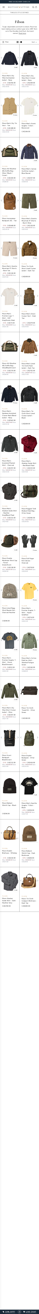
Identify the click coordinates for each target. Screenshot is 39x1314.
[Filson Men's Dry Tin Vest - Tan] (9, 106)
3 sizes (15, 115)
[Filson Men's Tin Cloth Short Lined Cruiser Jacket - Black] (29, 394)
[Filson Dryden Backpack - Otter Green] (29, 738)
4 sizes (35, 258)
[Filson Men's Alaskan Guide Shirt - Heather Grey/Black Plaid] (9, 491)
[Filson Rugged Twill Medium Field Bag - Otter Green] (29, 491)
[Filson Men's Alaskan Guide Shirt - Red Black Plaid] (29, 444)
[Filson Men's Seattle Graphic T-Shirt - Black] (29, 786)
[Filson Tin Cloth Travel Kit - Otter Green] (29, 691)
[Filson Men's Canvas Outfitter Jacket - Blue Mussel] (29, 151)
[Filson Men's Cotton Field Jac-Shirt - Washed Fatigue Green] (29, 641)
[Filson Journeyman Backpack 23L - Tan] (9, 201)
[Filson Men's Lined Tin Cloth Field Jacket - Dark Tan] (29, 346)
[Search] (33, 7)
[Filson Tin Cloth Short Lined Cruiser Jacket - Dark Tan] (29, 249)
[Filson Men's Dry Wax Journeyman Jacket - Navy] (9, 58)
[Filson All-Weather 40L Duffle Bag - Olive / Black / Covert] (9, 151)
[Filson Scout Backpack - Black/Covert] (9, 738)
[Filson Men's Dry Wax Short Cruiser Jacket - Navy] (29, 58)
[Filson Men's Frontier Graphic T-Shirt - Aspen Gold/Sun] (29, 591)
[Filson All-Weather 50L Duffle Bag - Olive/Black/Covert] (9, 346)
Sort (33, 42)
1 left (35, 305)
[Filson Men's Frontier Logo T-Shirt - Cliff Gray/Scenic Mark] (9, 296)
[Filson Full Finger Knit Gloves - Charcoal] (29, 541)
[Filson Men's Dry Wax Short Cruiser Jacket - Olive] (9, 690)
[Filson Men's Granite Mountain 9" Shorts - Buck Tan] (9, 249)
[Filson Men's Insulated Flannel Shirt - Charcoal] (9, 443)
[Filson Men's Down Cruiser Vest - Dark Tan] (29, 297)
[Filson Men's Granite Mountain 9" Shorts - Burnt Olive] (29, 201)
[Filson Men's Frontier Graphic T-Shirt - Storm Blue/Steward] (9, 641)
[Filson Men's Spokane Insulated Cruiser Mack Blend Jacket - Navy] (9, 394)
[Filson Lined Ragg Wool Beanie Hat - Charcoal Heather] (9, 591)
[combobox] (33, 7)
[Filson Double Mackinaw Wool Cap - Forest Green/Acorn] (9, 541)
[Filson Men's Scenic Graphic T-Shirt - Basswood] (29, 106)
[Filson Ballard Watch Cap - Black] (9, 786)
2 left (15, 67)
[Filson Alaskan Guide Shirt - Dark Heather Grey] (9, 881)
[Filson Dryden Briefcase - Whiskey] (9, 833)
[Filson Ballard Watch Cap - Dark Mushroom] (29, 834)
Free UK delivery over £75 (19, 2)
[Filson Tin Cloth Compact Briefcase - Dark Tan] (29, 881)
